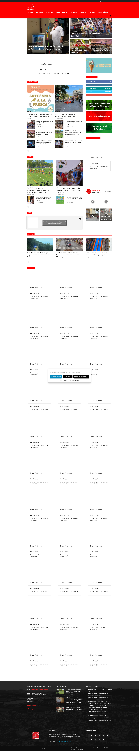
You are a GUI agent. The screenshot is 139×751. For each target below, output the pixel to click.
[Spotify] (98, 1)
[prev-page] (28, 151)
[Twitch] (105, 1)
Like (110, 81)
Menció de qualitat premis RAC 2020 (97, 701)
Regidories (88, 250)
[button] (110, 16)
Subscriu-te (108, 95)
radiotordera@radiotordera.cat (39, 689)
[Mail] (99, 735)
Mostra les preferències (81, 376)
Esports (28, 185)
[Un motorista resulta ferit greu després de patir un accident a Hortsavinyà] (40, 244)
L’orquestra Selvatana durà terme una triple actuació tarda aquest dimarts (73, 123)
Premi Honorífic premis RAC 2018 (97, 711)
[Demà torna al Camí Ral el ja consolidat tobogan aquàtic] (99, 244)
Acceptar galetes (56, 376)
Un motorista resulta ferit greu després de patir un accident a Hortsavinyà (38, 255)
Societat (57, 111)
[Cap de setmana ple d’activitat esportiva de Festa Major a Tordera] (30, 200)
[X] (107, 1)
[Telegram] (100, 1)
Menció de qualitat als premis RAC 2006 (98, 718)
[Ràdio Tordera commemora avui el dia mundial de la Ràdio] (60, 709)
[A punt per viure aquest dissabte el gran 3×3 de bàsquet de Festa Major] (60, 200)
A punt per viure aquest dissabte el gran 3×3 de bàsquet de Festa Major (74, 198)
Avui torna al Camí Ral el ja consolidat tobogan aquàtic (65, 115)
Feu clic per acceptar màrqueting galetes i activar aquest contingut (54, 222)
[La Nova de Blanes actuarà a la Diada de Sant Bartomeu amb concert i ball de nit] (31, 144)
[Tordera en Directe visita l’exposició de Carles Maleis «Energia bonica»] (48, 36)
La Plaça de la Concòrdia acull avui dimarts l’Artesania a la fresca (40, 115)
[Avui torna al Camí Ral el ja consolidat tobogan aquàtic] (69, 98)
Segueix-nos (108, 85)
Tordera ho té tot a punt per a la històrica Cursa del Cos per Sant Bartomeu (68, 190)
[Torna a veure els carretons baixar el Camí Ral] (91, 28)
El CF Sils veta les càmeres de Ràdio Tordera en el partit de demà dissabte (73, 691)
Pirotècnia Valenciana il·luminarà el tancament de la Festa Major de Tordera (73, 142)
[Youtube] (111, 1)
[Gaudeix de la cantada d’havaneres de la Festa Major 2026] (101, 46)
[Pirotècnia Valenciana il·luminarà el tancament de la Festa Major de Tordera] (59, 144)
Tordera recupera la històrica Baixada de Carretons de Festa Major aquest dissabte (67, 255)
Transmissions (75, 31)
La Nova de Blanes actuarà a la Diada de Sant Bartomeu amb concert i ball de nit (44, 142)
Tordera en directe (33, 43)
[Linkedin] (96, 1)
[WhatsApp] (109, 1)
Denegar (67, 376)
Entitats (28, 111)
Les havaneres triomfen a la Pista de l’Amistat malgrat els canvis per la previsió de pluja (44, 132)
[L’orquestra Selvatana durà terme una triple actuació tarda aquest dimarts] (59, 124)
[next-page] (30, 151)
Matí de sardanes (75, 48)
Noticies (28, 250)
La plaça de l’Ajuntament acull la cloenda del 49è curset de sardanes (44, 123)
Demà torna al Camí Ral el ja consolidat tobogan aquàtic (96, 254)
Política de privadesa (74, 380)
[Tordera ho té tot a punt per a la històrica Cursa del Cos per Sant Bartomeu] (69, 173)
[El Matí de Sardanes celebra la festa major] (80, 46)
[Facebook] (91, 1)
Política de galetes (63, 380)
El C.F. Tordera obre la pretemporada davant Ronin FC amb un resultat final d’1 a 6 (73, 132)
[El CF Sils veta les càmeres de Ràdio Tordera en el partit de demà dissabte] (60, 691)
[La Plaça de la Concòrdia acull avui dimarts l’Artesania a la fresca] (40, 98)
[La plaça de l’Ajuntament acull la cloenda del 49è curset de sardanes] (31, 124)
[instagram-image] (92, 201)
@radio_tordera (96, 190)
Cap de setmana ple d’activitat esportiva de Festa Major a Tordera (43, 198)
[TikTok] (103, 1)
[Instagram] (94, 1)
